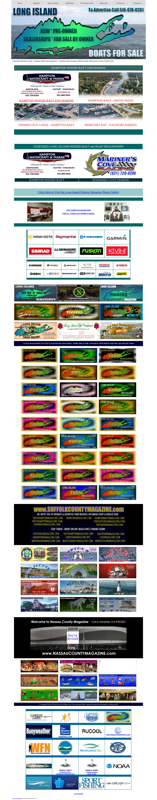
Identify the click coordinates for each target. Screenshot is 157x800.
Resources (120, 3)
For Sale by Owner (86, 3)
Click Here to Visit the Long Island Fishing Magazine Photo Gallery (78, 192)
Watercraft (103, 3)
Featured (36, 3)
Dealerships (70, 3)
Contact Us (137, 3)
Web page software (17, 798)
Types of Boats (53, 3)
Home (20, 3)
